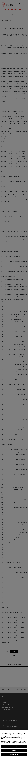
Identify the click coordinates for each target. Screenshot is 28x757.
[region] (14, 743)
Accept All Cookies (14, 754)
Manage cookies (14, 746)
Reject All (14, 750)
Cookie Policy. (14, 744)
